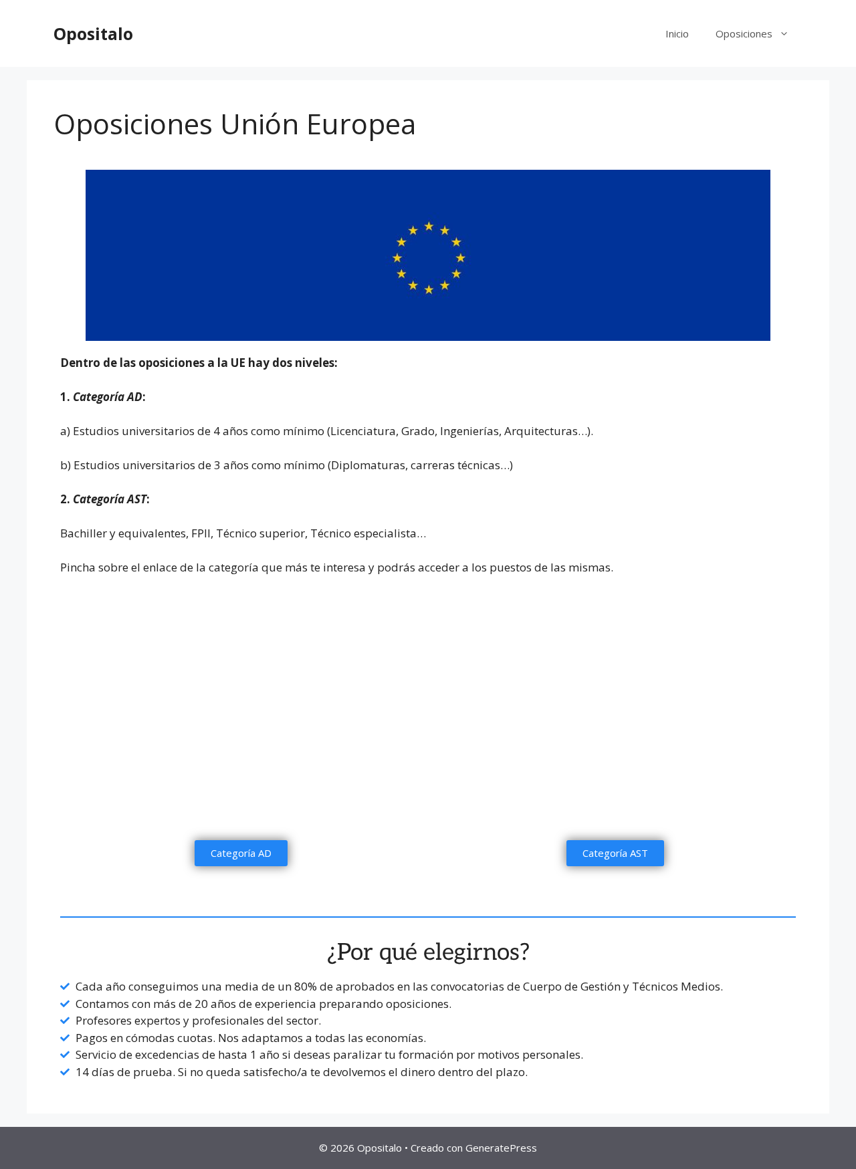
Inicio (677, 33)
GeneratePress (501, 1147)
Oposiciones (744, 33)
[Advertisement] (428, 733)
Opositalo (93, 33)
